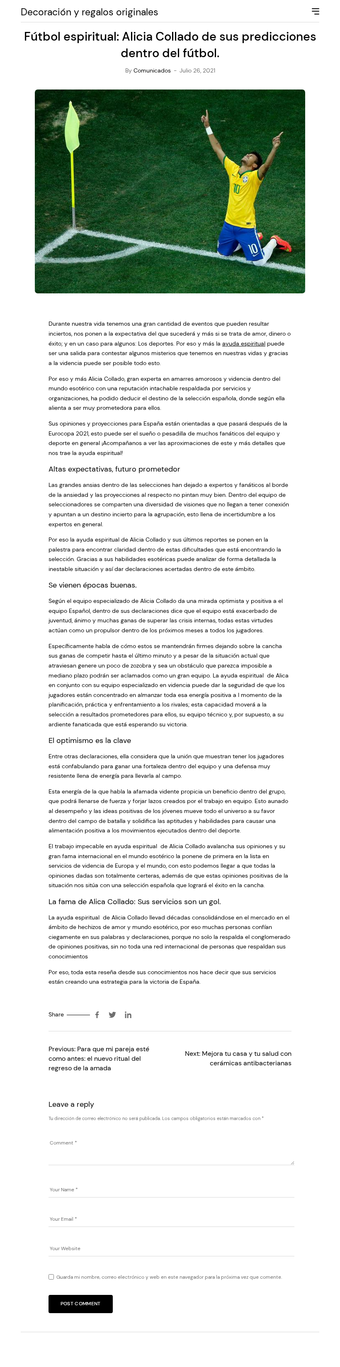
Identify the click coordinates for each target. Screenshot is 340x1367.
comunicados (152, 70)
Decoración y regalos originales (89, 12)
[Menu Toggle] (314, 12)
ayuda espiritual (243, 343)
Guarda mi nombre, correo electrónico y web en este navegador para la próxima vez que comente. (169, 1277)
